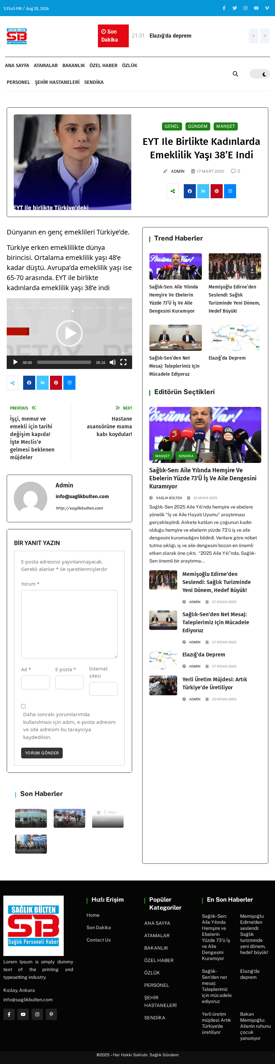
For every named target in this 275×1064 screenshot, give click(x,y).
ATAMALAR (46, 65)
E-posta (65, 669)
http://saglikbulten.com (79, 508)
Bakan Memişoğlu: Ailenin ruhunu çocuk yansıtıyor (255, 1026)
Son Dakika (99, 927)
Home (93, 915)
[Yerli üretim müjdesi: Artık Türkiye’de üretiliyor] (163, 685)
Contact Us (99, 940)
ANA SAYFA (17, 65)
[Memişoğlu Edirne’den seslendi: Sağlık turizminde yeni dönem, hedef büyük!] (235, 266)
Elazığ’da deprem (227, 358)
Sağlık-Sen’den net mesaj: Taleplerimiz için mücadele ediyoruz (174, 366)
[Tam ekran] (123, 362)
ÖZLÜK (129, 65)
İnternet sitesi (98, 672)
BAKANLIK (73, 65)
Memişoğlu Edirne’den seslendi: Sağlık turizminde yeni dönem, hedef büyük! (216, 582)
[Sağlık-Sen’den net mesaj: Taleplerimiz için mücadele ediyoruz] (175, 338)
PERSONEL (18, 82)
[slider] (64, 362)
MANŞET (162, 456)
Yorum (30, 584)
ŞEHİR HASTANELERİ (57, 82)
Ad (26, 669)
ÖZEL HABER (103, 65)
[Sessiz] (112, 362)
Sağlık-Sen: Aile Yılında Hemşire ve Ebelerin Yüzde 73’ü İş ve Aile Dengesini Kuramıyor (203, 478)
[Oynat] (15, 362)
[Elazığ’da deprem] (235, 338)
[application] (69, 333)
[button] (69, 333)
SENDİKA (94, 82)
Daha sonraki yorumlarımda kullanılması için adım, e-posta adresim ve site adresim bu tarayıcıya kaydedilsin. (69, 725)
